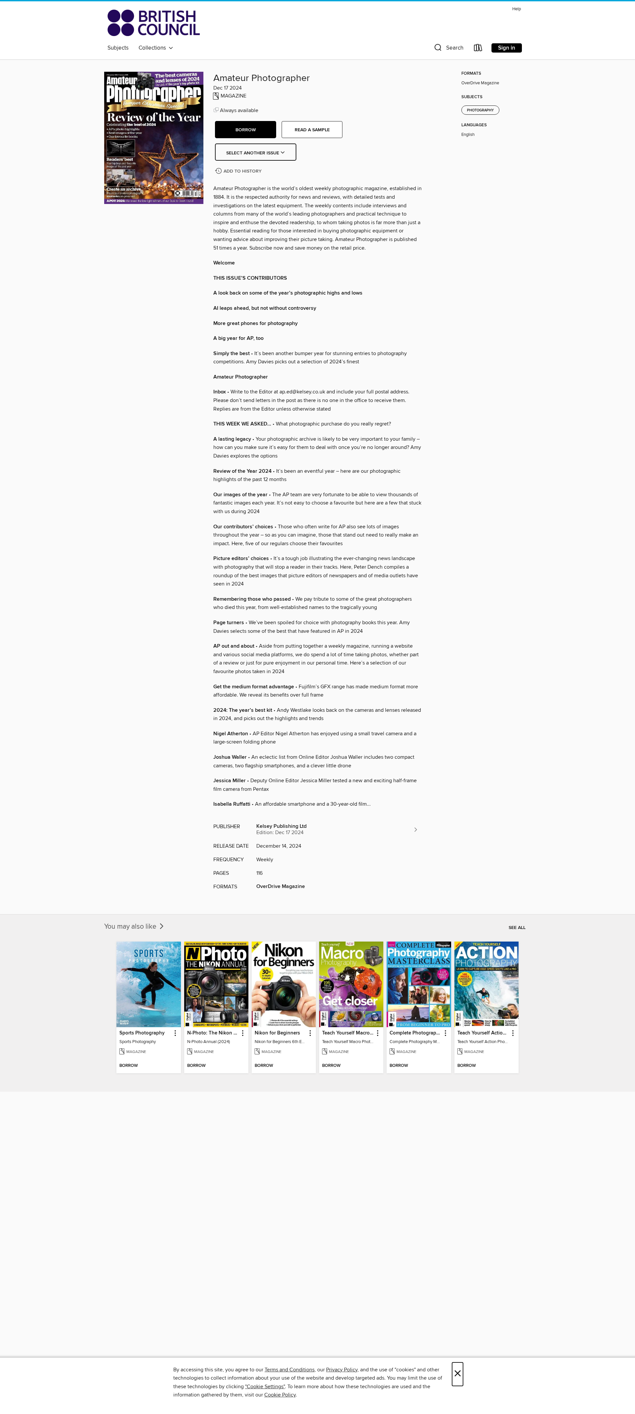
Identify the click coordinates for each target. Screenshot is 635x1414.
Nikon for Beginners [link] (277, 1033)
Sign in (506, 48)
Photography (480, 110)
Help (516, 9)
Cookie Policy (280, 1395)
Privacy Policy (342, 1369)
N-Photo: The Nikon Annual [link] (213, 1033)
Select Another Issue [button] (253, 153)
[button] (448, 49)
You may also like (131, 926)
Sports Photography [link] (142, 1033)
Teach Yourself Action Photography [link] (483, 1033)
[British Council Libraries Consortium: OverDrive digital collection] (154, 22)
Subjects (118, 48)
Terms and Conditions (290, 1369)
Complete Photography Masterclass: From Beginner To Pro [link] (416, 1033)
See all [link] (517, 928)
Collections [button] (154, 48)
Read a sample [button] (312, 130)
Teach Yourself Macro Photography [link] (348, 1033)
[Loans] (478, 49)
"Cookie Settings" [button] (265, 1386)
